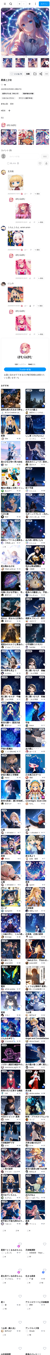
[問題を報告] (31, 193)
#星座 (3, 110)
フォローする (25, 369)
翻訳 (2, 118)
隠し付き (13, 163)
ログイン (44, 4)
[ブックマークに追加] (35, 73)
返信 (38, 194)
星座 (12, 104)
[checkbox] (8, 163)
